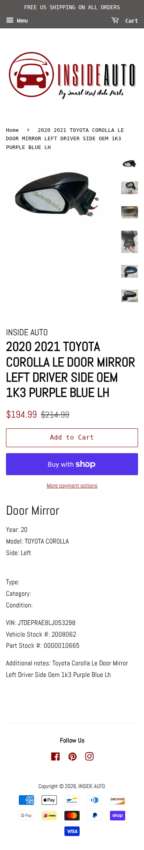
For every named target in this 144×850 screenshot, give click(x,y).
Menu (22, 20)
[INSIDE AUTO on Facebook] (55, 758)
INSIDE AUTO (91, 786)
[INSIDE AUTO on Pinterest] (72, 758)
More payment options (72, 485)
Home (12, 130)
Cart (130, 20)
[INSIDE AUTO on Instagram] (89, 758)
